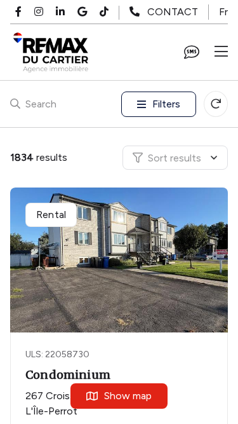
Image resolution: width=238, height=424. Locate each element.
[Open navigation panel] (221, 52)
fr (223, 12)
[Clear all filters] (216, 104)
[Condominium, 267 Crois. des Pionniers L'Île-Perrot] (120, 260)
